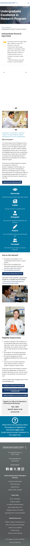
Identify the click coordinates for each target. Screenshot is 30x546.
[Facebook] (7, 469)
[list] (15, 72)
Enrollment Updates (15, 501)
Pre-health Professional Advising (15, 504)
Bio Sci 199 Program (15, 499)
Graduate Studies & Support (15, 489)
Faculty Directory (15, 487)
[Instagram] (11, 469)
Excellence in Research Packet (12, 385)
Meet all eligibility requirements (12, 270)
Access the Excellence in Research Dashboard (15, 390)
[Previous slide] (4, 72)
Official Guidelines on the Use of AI (14, 395)
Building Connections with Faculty (15, 510)
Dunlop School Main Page (15, 481)
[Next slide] (26, 72)
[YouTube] (22, 469)
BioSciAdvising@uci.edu (15, 458)
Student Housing (15, 530)
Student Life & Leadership (15, 527)
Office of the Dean (15, 484)
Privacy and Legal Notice (15, 542)
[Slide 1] (13, 108)
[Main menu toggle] (28, 3)
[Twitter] (15, 469)
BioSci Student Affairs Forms (15, 507)
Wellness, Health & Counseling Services (15, 522)
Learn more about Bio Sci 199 (12, 273)
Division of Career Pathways (15, 533)
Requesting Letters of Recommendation (15, 513)
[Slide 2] (16, 108)
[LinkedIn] (18, 469)
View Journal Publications (11, 182)
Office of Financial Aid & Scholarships (15, 524)
